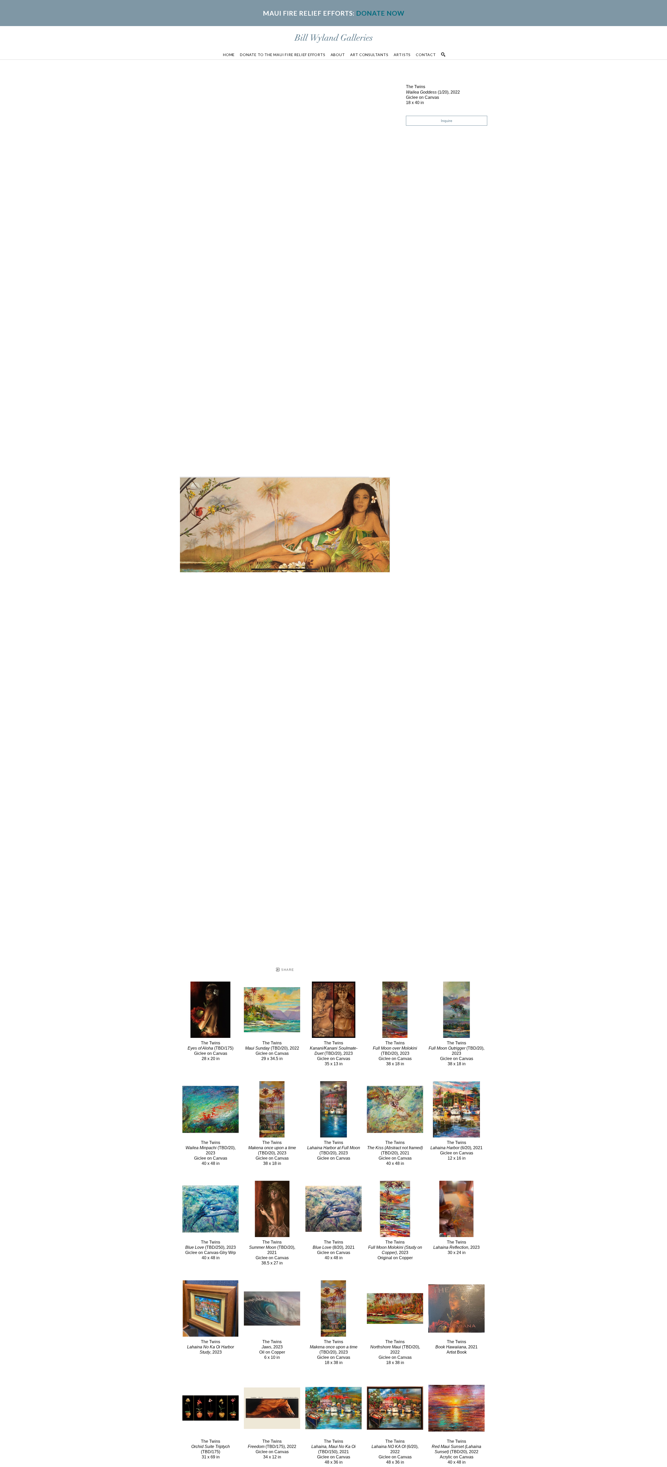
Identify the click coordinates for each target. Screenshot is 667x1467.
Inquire (446, 121)
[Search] (443, 54)
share (287, 970)
